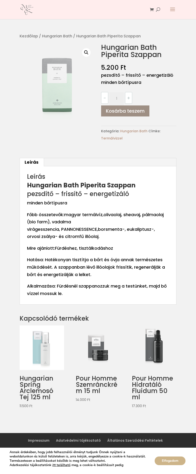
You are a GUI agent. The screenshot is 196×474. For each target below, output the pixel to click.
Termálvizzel (112, 138)
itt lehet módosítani (23, 469)
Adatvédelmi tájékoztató (78, 440)
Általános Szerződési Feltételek (135, 440)
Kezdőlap (29, 36)
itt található (61, 465)
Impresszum (38, 440)
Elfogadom (170, 460)
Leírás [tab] (31, 162)
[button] (86, 52)
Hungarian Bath (57, 36)
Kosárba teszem (125, 111)
